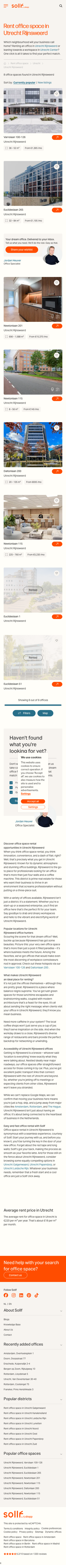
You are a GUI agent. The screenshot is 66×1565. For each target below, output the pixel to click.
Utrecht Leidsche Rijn (16, 1168)
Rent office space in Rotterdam (19, 1547)
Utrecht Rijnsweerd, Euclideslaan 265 (22, 1472)
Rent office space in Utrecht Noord (21, 1428)
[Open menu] (6, 6)
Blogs (6, 1319)
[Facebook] (7, 1295)
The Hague (54, 1106)
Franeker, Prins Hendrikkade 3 (18, 1389)
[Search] (60, 5)
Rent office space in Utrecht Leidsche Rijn (25, 1418)
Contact (8, 1334)
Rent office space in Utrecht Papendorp (23, 1438)
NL (5, 1304)
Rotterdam (36, 1106)
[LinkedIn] (22, 1295)
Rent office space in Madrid (46, 1543)
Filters (26, 713)
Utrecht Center (49, 49)
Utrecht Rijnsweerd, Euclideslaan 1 (21, 1467)
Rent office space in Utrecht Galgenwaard (24, 1408)
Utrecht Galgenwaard (16, 1164)
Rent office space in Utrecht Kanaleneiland (25, 1413)
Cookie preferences (51, 1528)
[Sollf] (5, 63)
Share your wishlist (22, 249)
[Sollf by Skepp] (20, 6)
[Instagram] (14, 1295)
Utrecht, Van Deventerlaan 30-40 (20, 1379)
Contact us (15, 1275)
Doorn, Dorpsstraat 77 (15, 1358)
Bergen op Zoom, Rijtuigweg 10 (19, 1368)
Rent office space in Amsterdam (39, 1537)
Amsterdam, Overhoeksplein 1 (19, 1353)
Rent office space (12, 1537)
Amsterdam (21, 1106)
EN (10, 1304)
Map (45, 713)
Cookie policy (10, 1531)
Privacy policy (26, 1531)
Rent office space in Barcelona (19, 1540)
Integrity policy (32, 1528)
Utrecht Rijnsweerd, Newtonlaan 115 (22, 1483)
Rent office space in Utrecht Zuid (20, 1444)
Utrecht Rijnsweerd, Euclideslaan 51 (22, 1498)
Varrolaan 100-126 (14, 967)
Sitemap (39, 1531)
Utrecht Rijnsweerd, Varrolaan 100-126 (23, 1462)
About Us (8, 1329)
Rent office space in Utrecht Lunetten (23, 1423)
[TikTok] (37, 1295)
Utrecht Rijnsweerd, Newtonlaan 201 (22, 1478)
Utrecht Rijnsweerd (46, 46)
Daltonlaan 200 (39, 967)
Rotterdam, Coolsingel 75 (16, 1384)
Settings (26, 793)
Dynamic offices (53, 1531)
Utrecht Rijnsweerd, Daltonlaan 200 (21, 1488)
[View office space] (57, 137)
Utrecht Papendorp (41, 1164)
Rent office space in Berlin (17, 1543)
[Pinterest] (30, 1295)
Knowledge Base (12, 1324)
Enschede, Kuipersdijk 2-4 (17, 1363)
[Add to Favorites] (56, 94)
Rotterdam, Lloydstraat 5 (16, 1374)
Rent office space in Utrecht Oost (20, 1433)
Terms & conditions (13, 1528)
